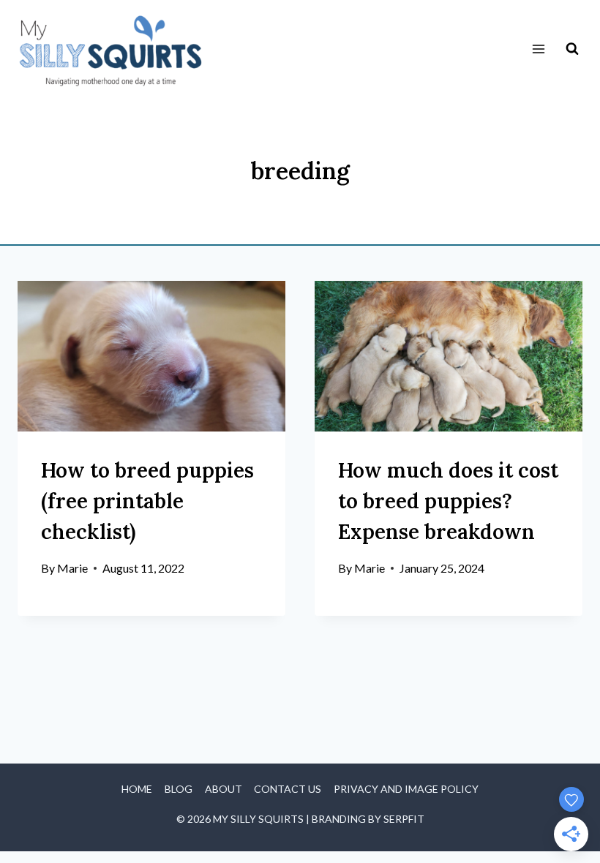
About (223, 789)
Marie (72, 568)
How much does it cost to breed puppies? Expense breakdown (448, 501)
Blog (178, 789)
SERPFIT (403, 819)
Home (136, 789)
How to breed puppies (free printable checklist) (147, 501)
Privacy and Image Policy (406, 789)
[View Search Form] (572, 49)
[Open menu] (538, 49)
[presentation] (151, 356)
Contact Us (287, 789)
